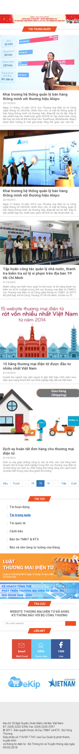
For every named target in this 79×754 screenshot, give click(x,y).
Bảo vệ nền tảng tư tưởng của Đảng (35, 547)
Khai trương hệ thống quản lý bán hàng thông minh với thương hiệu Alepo (35, 96)
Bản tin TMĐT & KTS (24, 539)
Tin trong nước (20, 515)
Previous (2, 685)
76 (48, 483)
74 (32, 483)
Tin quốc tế (18, 523)
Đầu (5, 483)
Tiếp (63, 483)
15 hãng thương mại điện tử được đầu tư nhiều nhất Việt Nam (37, 366)
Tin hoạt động (20, 507)
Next (77, 685)
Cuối (74, 483)
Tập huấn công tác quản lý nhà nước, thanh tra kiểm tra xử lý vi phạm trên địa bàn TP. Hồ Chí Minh (39, 273)
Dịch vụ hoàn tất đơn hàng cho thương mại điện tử (38, 451)
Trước (16, 483)
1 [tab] (39, 20)
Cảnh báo (16, 531)
